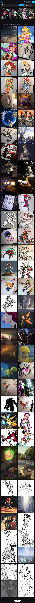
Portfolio (17, 600)
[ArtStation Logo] (2, 2)
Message (27, 5)
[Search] (22, 2)
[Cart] (24, 2)
